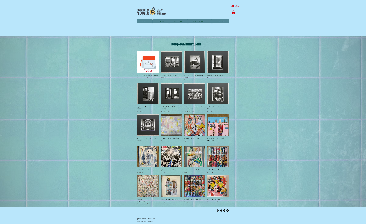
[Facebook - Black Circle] (221, 210)
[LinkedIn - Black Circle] (224, 210)
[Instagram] (218, 210)
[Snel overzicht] (148, 62)
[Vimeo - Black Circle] (227, 210)
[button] (233, 12)
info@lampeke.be (148, 221)
